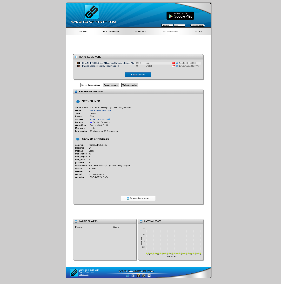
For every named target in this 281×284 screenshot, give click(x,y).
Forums (140, 31)
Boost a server (138, 74)
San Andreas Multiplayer (100, 110)
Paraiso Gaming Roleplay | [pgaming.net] (100, 66)
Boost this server (139, 198)
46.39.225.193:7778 (99, 119)
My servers (170, 31)
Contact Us (83, 274)
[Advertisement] (139, 45)
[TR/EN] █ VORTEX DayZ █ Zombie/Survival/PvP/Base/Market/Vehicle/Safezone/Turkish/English (124, 63)
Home (83, 31)
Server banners (111, 85)
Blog (198, 31)
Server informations (90, 85)
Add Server (111, 31)
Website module (129, 85)
